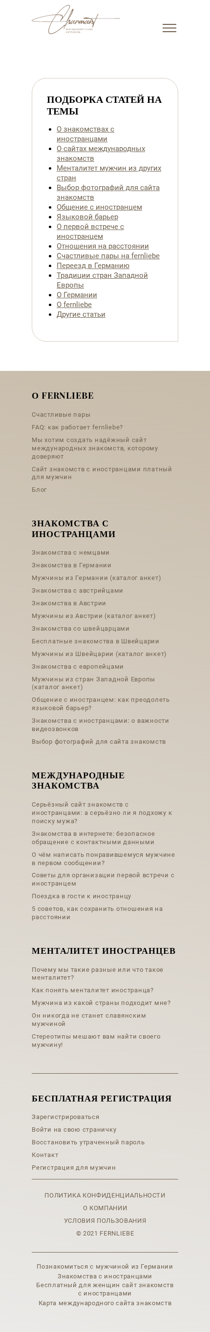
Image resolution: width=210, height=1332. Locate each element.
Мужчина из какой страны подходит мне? (101, 1002)
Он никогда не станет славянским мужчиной (89, 1019)
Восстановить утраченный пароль (88, 1142)
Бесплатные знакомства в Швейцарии (96, 641)
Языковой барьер (87, 216)
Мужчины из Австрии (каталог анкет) (94, 615)
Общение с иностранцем (99, 207)
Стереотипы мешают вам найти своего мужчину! (96, 1040)
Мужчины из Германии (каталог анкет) (96, 577)
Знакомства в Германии (72, 565)
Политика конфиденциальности (105, 1195)
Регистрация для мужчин (74, 1167)
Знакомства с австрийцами (78, 590)
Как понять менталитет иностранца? (93, 990)
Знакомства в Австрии (69, 603)
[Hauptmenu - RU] (169, 28)
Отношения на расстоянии (103, 246)
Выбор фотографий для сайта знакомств (99, 741)
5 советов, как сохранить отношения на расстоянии (97, 913)
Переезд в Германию (93, 265)
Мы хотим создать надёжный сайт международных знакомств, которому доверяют (95, 448)
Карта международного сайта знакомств (105, 1303)
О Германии (77, 294)
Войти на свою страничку (74, 1129)
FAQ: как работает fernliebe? (77, 427)
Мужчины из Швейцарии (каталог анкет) (99, 653)
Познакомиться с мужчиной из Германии (105, 1266)
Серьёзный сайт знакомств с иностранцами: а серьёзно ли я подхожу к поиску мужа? (102, 813)
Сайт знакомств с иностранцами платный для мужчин (102, 473)
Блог (39, 489)
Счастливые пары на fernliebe (108, 255)
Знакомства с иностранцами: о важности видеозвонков (100, 725)
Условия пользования (105, 1220)
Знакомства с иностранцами (105, 1276)
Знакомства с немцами (71, 552)
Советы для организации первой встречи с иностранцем (103, 879)
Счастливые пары (61, 414)
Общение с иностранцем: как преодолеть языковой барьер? (101, 704)
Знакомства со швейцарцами (81, 628)
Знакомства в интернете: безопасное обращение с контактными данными (93, 838)
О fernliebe (74, 304)
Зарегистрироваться (66, 1116)
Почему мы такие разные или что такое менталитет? (98, 974)
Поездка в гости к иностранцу (81, 896)
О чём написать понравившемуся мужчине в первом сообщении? (103, 859)
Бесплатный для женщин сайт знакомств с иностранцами (104, 1289)
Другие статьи (81, 314)
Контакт (45, 1154)
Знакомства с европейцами (78, 666)
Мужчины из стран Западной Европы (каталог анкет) (93, 683)
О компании (105, 1208)
